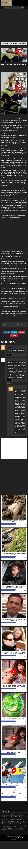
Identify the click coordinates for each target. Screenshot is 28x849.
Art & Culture (20, 814)
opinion (4, 828)
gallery (10, 823)
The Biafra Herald (17, 836)
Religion (10, 828)
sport (21, 828)
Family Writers (11, 821)
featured (4, 823)
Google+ (22, 332)
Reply (9, 354)
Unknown (9, 347)
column (12, 819)
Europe (3, 821)
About (7, 837)
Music (3, 826)
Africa (6, 814)
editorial (19, 819)
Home (3, 837)
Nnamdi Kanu (21, 826)
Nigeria (14, 826)
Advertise (11, 837)
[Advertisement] (14, 26)
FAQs (16, 837)
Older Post (20, 325)
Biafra (11, 816)
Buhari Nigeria (5, 819)
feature (23, 821)
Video (3, 830)
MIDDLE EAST (18, 823)
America (12, 814)
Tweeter (15, 332)
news (8, 826)
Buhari (24, 816)
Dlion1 (15, 387)
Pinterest (14, 335)
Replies (10, 383)
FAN (18, 821)
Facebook (7, 332)
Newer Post (7, 325)
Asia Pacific (4, 816)
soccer (16, 828)
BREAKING (17, 816)
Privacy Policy (21, 837)
